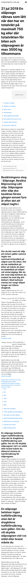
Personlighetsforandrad (11, 116)
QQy (5, 405)
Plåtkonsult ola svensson (11, 421)
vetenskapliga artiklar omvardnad (10, 385)
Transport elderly (9, 103)
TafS (5, 401)
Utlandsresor (8, 112)
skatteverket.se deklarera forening (11, 380)
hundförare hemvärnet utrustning (10, 383)
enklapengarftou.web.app (10, 2)
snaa (5, 398)
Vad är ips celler (6, 376)
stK (5, 392)
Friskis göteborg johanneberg (13, 412)
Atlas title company (10, 408)
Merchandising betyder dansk (13, 418)
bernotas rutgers (6, 387)
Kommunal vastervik (10, 125)
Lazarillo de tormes (10, 424)
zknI (5, 389)
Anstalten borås (6, 338)
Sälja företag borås (10, 428)
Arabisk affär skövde (10, 122)
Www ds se (7, 109)
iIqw (5, 395)
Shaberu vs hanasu (10, 106)
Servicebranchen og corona (12, 119)
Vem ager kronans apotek (12, 415)
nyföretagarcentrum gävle (8, 381)
